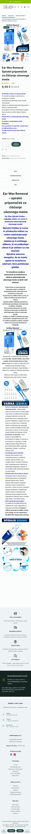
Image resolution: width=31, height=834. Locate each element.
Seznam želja (15, 809)
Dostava (15, 786)
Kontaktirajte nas (15, 767)
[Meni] (28, 7)
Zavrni (20, 830)
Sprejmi (11, 830)
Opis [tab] (15, 171)
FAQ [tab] (15, 184)
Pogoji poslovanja (15, 792)
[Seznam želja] (18, 7)
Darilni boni (15, 775)
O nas (15, 765)
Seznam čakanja (15, 811)
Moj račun (15, 805)
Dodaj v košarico (16, 144)
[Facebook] (11, 754)
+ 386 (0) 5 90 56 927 (12, 721)
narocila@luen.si (16, 1)
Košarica (15, 813)
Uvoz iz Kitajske (15, 773)
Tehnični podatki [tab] (15, 175)
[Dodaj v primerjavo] (5, 149)
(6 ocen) (13, 83)
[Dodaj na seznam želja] (2, 149)
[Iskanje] (15, 7)
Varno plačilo (15, 788)
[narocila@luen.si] (10, 1)
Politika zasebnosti (15, 794)
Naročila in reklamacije (15, 769)
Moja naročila (15, 807)
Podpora (15, 790)
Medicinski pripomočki (18, 158)
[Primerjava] (21, 7)
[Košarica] (24, 7)
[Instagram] (15, 754)
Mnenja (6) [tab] (15, 180)
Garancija (15, 771)
